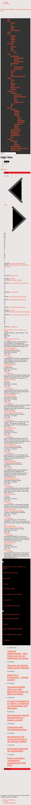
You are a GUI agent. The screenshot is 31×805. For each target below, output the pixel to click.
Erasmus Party (14, 275)
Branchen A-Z (14, 109)
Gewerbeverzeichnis (16, 130)
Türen (18, 117)
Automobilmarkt (15, 132)
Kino (12, 65)
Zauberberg (7, 355)
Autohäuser (17, 113)
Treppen (19, 119)
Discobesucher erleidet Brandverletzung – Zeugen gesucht (18, 717)
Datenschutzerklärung (9, 800)
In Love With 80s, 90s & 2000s (18, 296)
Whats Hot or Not (15, 87)
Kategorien (16, 60)
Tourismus (9, 139)
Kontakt (6, 2)
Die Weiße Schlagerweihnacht (17, 307)
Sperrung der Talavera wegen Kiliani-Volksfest (18, 666)
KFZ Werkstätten (15, 133)
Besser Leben (10, 43)
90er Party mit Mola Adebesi (17, 263)
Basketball (13, 36)
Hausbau (16, 126)
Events (9, 54)
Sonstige (13, 41)
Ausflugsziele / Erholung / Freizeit (19, 148)
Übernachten (14, 141)
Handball (13, 39)
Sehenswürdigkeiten (16, 146)
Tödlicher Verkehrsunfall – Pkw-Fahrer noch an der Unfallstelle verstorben (18, 654)
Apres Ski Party (14, 292)
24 (4, 313)
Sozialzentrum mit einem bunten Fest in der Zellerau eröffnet (17, 739)
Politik (12, 28)
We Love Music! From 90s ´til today (19, 283)
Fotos (12, 74)
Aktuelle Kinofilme (18, 67)
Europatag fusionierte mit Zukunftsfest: (17, 750)
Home (8, 19)
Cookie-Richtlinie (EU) (10, 803)
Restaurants (14, 93)
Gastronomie (10, 91)
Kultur (12, 73)
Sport (8, 34)
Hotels (15, 143)
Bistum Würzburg (15, 30)
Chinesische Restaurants (20, 97)
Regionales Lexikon (15, 150)
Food (12, 82)
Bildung (12, 26)
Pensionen (16, 144)
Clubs (15, 52)
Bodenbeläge (20, 122)
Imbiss (12, 104)
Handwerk (16, 115)
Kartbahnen (17, 111)
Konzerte (9, 468)
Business (9, 108)
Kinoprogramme (18, 69)
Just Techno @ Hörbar (16, 280)
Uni (11, 25)
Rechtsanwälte (17, 124)
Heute (5, 204)
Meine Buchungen (18, 61)
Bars (12, 106)
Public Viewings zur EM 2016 (18, 76)
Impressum (7, 3)
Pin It (5, 163)
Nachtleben (10, 357)
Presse (12, 137)
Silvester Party (14, 326)
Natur (12, 49)
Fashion (13, 80)
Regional (13, 23)
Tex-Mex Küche (18, 95)
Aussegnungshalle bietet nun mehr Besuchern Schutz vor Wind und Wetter (17, 690)
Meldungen (13, 89)
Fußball (12, 38)
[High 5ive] (4, 169)
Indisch (16, 100)
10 (4, 281)
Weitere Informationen (10, 348)
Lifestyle (9, 78)
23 (4, 308)
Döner (15, 98)
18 (4, 298)
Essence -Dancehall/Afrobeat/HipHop (20, 311)
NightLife (13, 71)
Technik (12, 85)
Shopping (13, 84)
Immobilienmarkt (15, 135)
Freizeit (12, 50)
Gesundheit (13, 47)
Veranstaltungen (15, 56)
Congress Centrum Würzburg (11, 339)
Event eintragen (15, 63)
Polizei (9, 32)
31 (4, 325)
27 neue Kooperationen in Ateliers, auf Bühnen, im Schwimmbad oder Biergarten (18, 704)
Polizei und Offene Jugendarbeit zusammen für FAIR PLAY (16, 761)
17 (4, 295)
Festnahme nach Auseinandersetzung (17, 728)
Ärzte (12, 45)
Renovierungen (21, 120)
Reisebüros (16, 128)
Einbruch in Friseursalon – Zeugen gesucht (18, 677)
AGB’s (6, 801)
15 (4, 290)
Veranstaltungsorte (18, 58)
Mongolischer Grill (18, 102)
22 (4, 305)
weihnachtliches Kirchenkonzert (18, 299)
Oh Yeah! (12, 278)
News (8, 21)
